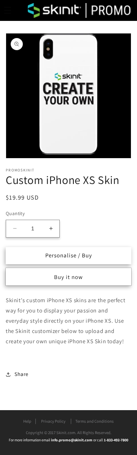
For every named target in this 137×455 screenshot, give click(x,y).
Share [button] (21, 374)
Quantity (15, 213)
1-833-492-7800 (116, 440)
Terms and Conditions (94, 421)
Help (27, 421)
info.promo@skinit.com (72, 440)
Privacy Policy (53, 421)
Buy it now (68, 277)
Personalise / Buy (68, 255)
